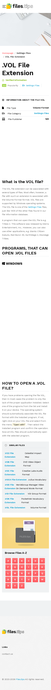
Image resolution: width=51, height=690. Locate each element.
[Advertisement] (25, 151)
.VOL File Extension (15, 507)
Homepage (7, 53)
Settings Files (24, 53)
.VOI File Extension (14, 493)
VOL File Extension (15, 56)
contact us (7, 654)
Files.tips (20, 679)
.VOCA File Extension (16, 479)
